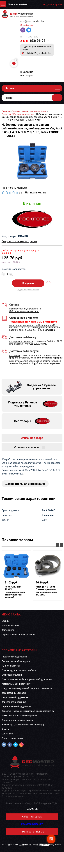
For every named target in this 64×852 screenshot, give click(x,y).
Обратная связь (32, 816)
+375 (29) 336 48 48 (39, 53)
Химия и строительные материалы (19, 715)
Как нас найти (17, 4)
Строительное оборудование (16, 706)
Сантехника (8, 733)
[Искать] (57, 97)
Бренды (5, 621)
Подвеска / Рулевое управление (18, 114)
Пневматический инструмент (16, 661)
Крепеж (5, 729)
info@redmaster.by (32, 21)
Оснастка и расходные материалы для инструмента (28, 711)
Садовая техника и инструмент (17, 720)
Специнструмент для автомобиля (29, 111)
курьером (14, 355)
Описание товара (32, 438)
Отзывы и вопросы (29, 447)
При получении (17, 309)
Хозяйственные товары (14, 693)
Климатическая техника (14, 702)
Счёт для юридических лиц (24, 311)
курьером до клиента (21, 341)
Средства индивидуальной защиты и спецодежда (27, 688)
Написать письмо (33, 831)
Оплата (14, 304)
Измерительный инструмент (16, 684)
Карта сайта (8, 630)
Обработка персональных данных (19, 634)
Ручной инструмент (11, 665)
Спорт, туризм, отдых (12, 738)
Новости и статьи (10, 625)
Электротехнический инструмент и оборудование (27, 679)
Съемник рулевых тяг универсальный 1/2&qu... (46, 590)
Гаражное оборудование (14, 656)
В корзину (28, 283)
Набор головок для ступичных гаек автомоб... (15, 592)
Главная (6, 111)
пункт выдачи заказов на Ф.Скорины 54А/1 (33, 325)
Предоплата (34, 309)
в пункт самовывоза (20, 361)
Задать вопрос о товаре (28, 290)
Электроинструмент (12, 675)
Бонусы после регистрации (19, 241)
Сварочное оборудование (15, 697)
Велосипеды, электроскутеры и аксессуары (24, 724)
